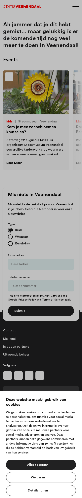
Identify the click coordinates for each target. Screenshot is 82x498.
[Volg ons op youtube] (29, 375)
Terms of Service (53, 299)
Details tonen (38, 490)
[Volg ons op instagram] (18, 375)
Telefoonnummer (19, 277)
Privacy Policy (27, 299)
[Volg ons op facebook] (7, 375)
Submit (19, 310)
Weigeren (38, 477)
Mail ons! (9, 338)
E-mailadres (16, 255)
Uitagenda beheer (16, 354)
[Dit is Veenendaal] (22, 6)
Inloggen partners (16, 346)
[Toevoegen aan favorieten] (61, 78)
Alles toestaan (38, 464)
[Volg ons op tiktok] (39, 375)
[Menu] (75, 6)
